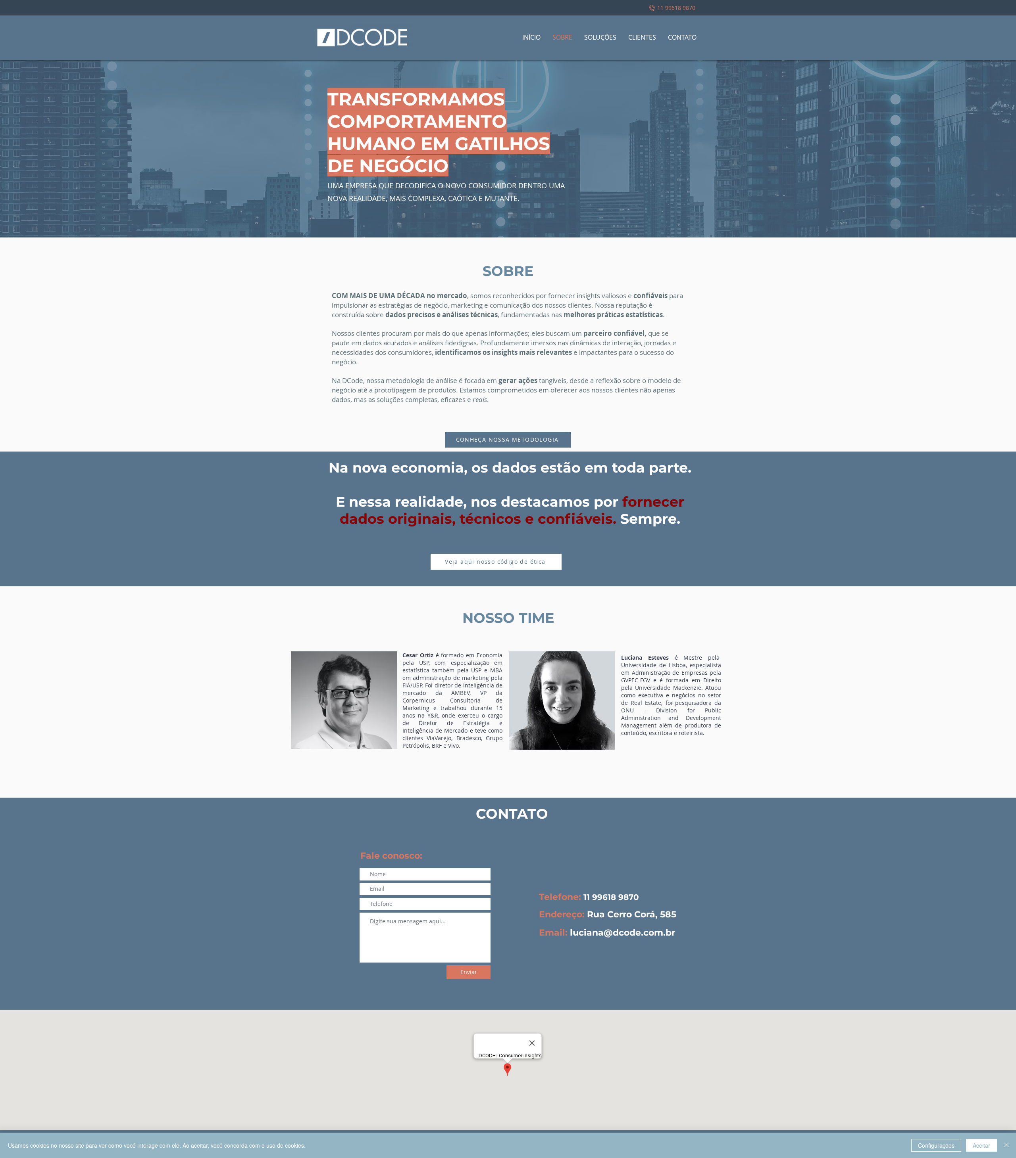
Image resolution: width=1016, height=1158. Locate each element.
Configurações (936, 1145)
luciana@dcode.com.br (622, 932)
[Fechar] (1006, 1145)
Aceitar (981, 1145)
